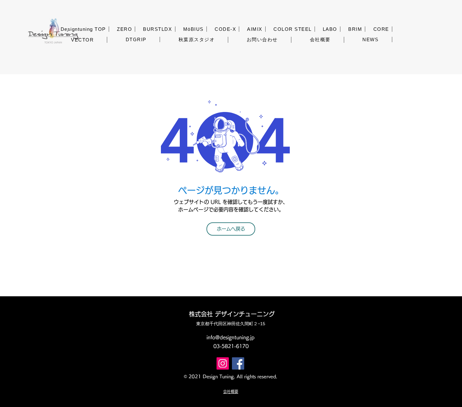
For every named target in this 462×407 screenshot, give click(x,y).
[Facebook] (238, 363)
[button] (124, 29)
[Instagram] (223, 363)
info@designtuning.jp (230, 337)
